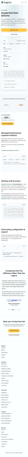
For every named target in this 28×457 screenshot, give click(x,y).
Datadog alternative (6, 416)
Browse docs (4, 240)
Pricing (2, 357)
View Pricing (14, 34)
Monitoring (3, 364)
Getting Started (4, 397)
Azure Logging (4, 383)
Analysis (3, 378)
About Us (3, 428)
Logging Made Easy (6, 371)
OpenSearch (4, 140)
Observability (4, 352)
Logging (3, 347)
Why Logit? (4, 437)
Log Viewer (4, 385)
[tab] (13, 309)
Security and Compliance (7, 439)
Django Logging (5, 373)
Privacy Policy (4, 434)
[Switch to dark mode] (22, 2)
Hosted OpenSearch (6, 195)
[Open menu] (25, 2)
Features (3, 355)
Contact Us (4, 444)
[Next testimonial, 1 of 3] (19, 309)
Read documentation (14, 335)
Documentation (5, 395)
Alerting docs (4, 399)
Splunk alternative (5, 418)
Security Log (4, 366)
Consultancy (4, 441)
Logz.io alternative (5, 423)
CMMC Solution (5, 380)
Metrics (3, 350)
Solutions (3, 362)
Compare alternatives (6, 413)
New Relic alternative (6, 420)
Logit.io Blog (4, 407)
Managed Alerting (5, 184)
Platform (3, 346)
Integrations (4, 392)
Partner (3, 446)
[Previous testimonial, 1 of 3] (8, 309)
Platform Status (5, 404)
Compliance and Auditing (7, 376)
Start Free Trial (14, 30)
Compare (3, 411)
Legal (2, 432)
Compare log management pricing (10, 150)
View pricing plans (7, 123)
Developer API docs (6, 402)
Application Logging (6, 368)
